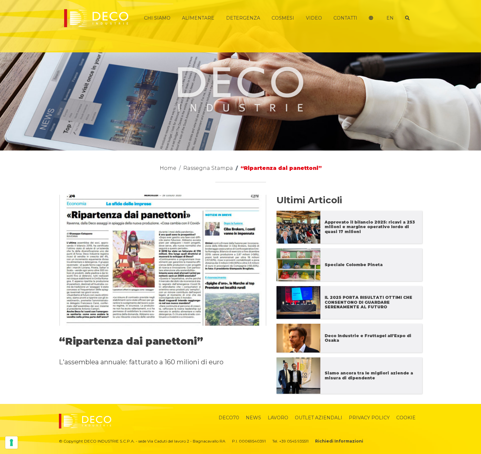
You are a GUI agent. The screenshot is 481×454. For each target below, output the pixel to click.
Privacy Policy (369, 418)
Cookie (406, 418)
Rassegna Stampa (208, 168)
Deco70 (229, 418)
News (253, 418)
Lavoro (278, 418)
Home (168, 168)
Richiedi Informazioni (339, 441)
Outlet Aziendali (318, 418)
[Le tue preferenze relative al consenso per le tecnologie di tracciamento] (11, 442)
